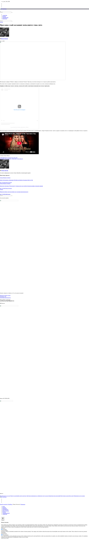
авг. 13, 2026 (2, 194)
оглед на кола (45, 495)
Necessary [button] (3, 528)
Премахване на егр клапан (79, 495)
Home (3, 506)
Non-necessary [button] (4, 533)
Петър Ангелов (4, 38)
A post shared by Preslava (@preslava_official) (19, 127)
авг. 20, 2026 (2, 182)
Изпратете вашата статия (5, 295)
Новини (5, 177)
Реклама (4, 16)
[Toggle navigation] (0, 11)
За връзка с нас (3, 296)
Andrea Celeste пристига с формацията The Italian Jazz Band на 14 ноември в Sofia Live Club (16, 180)
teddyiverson (7, 194)
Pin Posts (4, 507)
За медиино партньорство (5, 297)
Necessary (5, 529)
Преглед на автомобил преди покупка (18, 495)
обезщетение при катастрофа (54, 495)
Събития (8, 177)
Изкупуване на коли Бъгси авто (67, 495)
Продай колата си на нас (5, 495)
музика (1, 22)
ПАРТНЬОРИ (5, 17)
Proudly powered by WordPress (6, 504)
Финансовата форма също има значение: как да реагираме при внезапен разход (14, 191)
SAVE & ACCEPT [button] (5, 538)
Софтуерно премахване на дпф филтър (34, 495)
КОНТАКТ (4, 18)
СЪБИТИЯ (4, 15)
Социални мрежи (6, 513)
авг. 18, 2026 (2, 188)
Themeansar (22, 504)
